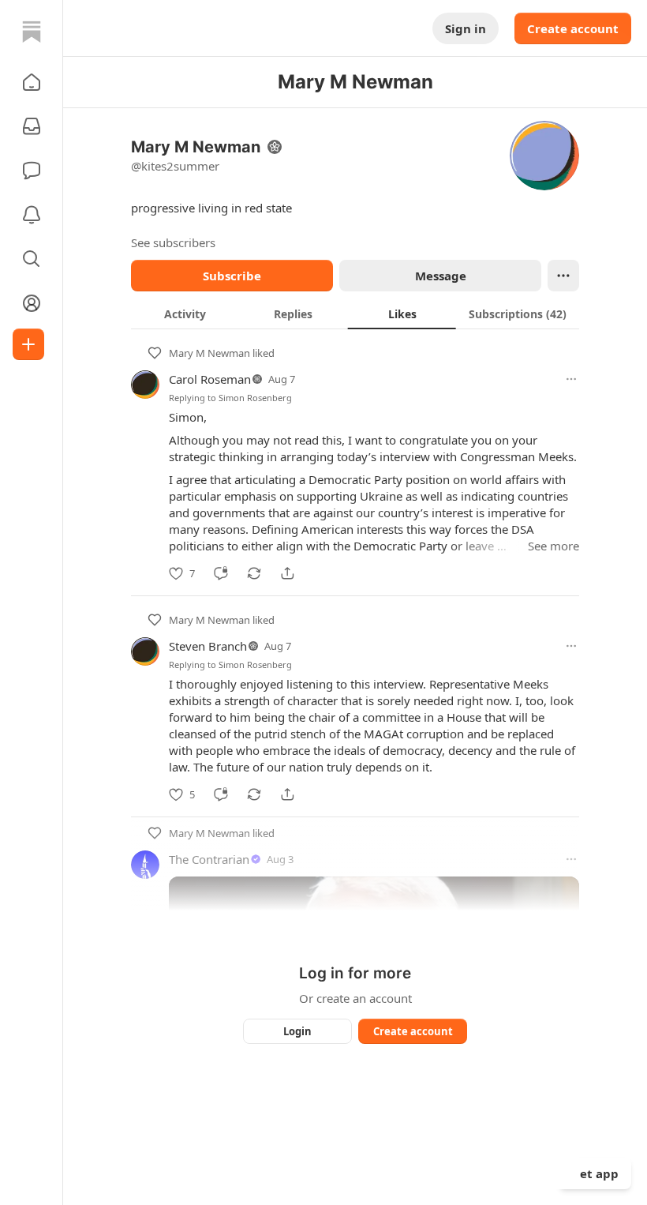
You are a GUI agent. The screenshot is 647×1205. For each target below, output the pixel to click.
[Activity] (31, 215)
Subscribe (232, 275)
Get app (595, 1173)
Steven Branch (208, 646)
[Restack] (254, 573)
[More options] (571, 379)
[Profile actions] (563, 275)
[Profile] (31, 303)
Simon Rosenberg (255, 398)
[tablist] (355, 313)
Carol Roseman (210, 379)
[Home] (31, 32)
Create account (573, 28)
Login (297, 1031)
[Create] (28, 344)
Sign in (465, 28)
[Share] (287, 573)
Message (440, 275)
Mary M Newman (209, 353)
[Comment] (221, 573)
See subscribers (173, 242)
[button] (31, 82)
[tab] (185, 313)
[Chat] (31, 171)
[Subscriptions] (31, 126)
